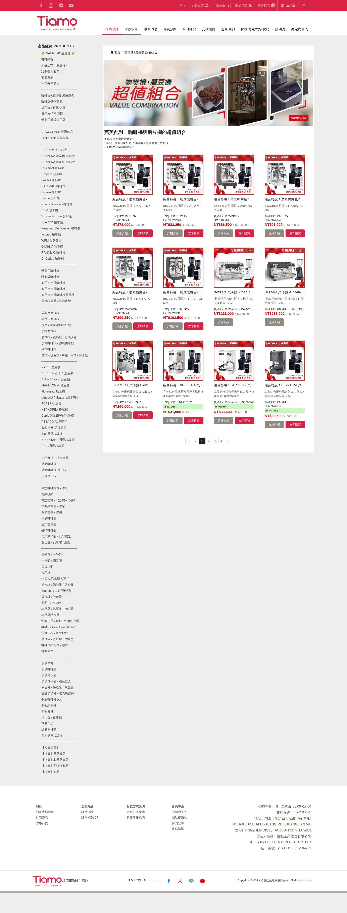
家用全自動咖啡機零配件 (58, 294)
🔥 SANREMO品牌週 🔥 (58, 53)
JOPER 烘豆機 (51, 403)
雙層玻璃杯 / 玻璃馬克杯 (57, 693)
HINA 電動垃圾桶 (52, 445)
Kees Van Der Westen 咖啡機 (60, 228)
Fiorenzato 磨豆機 (53, 391)
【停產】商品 (50, 772)
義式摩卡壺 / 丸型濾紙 (56, 536)
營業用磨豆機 (50, 313)
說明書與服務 (50, 71)
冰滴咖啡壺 (48, 518)
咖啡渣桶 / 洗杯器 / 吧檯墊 (58, 627)
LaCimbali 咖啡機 (52, 168)
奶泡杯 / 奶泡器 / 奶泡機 (57, 584)
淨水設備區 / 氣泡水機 (56, 301)
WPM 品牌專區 (51, 240)
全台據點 (189, 29)
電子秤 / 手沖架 (51, 554)
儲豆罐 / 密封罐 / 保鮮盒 (57, 639)
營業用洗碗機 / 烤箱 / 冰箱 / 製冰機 (64, 355)
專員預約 (170, 29)
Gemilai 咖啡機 (51, 192)
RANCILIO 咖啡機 (53, 252)
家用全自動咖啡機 (53, 288)
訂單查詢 (228, 29)
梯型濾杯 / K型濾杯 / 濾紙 (58, 500)
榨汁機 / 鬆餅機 (51, 717)
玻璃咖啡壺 (48, 669)
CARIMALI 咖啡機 (53, 186)
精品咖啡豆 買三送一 (55, 470)
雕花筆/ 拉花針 (51, 602)
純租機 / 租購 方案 (53, 107)
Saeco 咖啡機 (50, 198)
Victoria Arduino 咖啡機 (56, 216)
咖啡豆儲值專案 (51, 101)
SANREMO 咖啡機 (54, 150)
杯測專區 (47, 651)
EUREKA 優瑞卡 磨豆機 (57, 373)
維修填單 (131, 29)
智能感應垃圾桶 (51, 735)
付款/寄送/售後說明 (255, 29)
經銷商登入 (299, 29)
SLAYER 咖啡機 (52, 222)
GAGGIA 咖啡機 (52, 246)
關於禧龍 (241, 5)
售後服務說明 (136, 817)
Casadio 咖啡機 (51, 174)
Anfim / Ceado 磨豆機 (55, 379)
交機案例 (208, 29)
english (290, 5)
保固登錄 (111, 29)
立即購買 (143, 233)
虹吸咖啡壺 (48, 530)
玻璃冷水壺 (48, 675)
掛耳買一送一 (50, 476)
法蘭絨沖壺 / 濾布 (53, 506)
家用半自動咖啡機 (53, 282)
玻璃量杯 (47, 663)
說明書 (280, 29)
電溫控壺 (47, 566)
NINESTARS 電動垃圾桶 (57, 439)
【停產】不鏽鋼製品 (54, 765)
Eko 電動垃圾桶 (51, 433)
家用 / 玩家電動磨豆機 (56, 325)
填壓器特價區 (50, 615)
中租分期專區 (50, 83)
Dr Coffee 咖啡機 (52, 258)
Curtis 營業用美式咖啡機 (57, 415)
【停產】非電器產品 (54, 759)
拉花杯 (45, 572)
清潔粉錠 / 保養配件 (54, 633)
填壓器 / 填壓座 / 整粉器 (57, 608)
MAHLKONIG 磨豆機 (55, 385)
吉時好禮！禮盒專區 (54, 458)
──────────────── (59, 144)
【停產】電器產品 (53, 753)
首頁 (116, 52)
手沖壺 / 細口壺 (51, 560)
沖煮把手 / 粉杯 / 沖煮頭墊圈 (60, 621)
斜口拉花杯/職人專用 (55, 578)
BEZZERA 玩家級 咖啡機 (58, 162)
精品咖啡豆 (48, 464)
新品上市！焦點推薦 (54, 65)
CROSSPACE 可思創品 (57, 131)
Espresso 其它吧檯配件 (57, 590)
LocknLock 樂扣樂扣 (55, 137)
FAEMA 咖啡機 (51, 180)
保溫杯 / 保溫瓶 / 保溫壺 (57, 687)
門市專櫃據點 (45, 812)
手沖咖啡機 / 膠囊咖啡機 (57, 343)
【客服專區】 (50, 747)
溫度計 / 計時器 (51, 596)
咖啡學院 (47, 59)
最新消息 (150, 29)
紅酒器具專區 (50, 729)
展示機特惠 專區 (52, 113)
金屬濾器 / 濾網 (51, 512)
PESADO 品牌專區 (54, 421)
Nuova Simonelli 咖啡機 (56, 204)
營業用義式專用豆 (53, 119)
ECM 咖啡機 (49, 210)
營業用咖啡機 (50, 270)
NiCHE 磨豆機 (50, 367)
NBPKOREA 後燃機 (54, 409)
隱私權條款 (179, 817)
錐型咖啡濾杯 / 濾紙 (54, 488)
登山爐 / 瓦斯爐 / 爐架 (55, 542)
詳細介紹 (122, 233)
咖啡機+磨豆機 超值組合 (57, 95)
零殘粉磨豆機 (50, 319)
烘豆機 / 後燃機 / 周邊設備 (58, 337)
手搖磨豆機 (48, 331)
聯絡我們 (264, 5)
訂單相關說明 (90, 817)
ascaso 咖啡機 (51, 234)
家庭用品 (47, 723)
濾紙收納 (47, 494)
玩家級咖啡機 (50, 276)
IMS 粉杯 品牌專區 (53, 427)
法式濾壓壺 (48, 524)
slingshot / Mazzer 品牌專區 (59, 397)
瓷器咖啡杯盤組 (51, 699)
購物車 (222, 5)
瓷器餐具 (47, 711)
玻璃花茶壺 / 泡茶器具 (56, 681)
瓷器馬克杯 (48, 705)
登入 (183, 5)
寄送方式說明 (136, 812)
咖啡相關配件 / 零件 (54, 645)
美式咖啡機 (48, 349)
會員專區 (198, 5)
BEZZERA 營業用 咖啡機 (58, 156)
